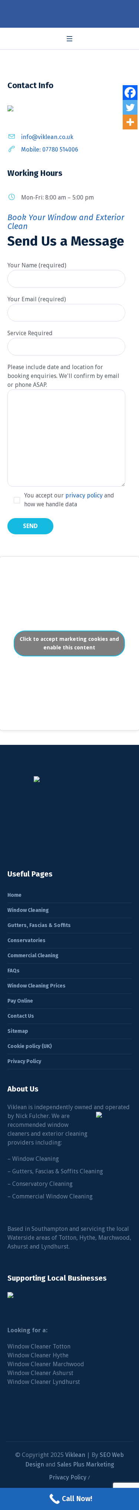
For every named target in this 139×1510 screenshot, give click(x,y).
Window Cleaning (28, 910)
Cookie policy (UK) (29, 1046)
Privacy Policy (24, 1061)
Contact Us (20, 1016)
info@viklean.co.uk (47, 136)
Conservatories (26, 940)
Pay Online (20, 1001)
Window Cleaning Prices (36, 986)
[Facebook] (130, 92)
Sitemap (17, 1031)
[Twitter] (130, 107)
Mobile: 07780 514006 (49, 149)
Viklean (75, 1454)
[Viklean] (69, 12)
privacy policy (84, 495)
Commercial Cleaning (33, 955)
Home (14, 895)
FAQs (13, 971)
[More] (130, 122)
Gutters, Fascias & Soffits (39, 925)
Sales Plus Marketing (85, 1464)
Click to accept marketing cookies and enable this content (69, 643)
